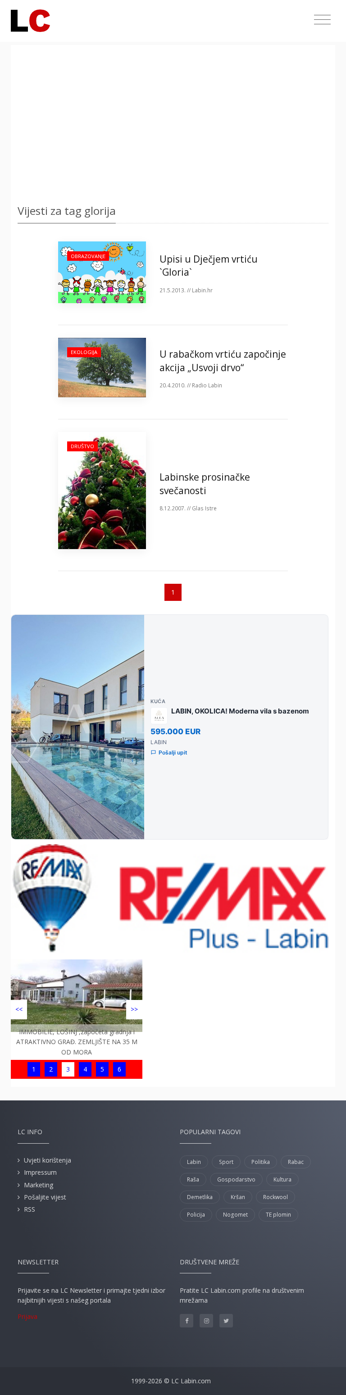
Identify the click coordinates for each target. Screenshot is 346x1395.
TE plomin (278, 1214)
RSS (29, 1209)
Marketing (38, 1185)
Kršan (238, 1197)
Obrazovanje (88, 256)
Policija (196, 1214)
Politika (260, 1162)
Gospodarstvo (236, 1179)
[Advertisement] (173, 122)
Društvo (82, 446)
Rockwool (275, 1197)
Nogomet (235, 1214)
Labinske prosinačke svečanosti (204, 483)
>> (134, 1009)
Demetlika (200, 1197)
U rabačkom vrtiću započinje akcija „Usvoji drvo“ (222, 360)
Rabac (296, 1162)
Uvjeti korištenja (47, 1160)
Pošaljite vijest (45, 1197)
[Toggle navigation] (322, 20)
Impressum (40, 1172)
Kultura (282, 1179)
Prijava (27, 1316)
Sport (226, 1162)
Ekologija (84, 352)
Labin (194, 1162)
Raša (193, 1179)
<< (19, 1009)
